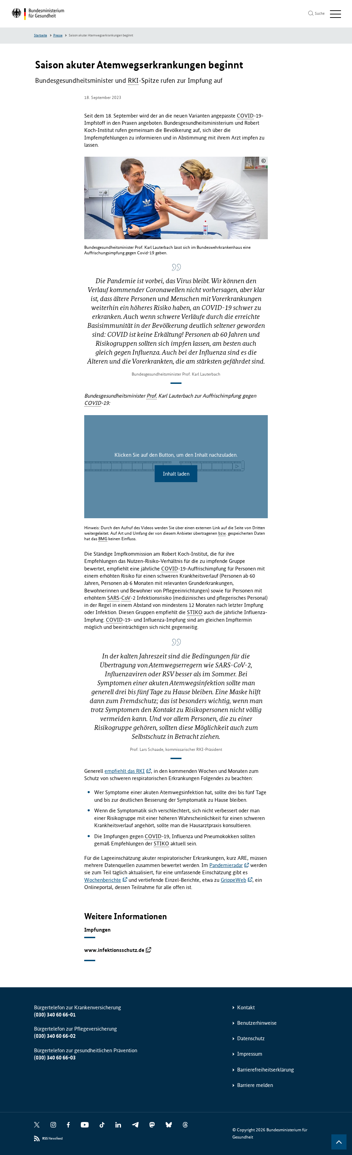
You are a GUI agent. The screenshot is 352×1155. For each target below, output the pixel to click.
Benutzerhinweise (257, 1023)
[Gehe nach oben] (338, 1142)
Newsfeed (52, 1138)
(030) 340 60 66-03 (55, 1057)
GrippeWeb (233, 880)
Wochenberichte (102, 880)
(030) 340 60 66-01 (55, 1014)
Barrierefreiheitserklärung (265, 1069)
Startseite (40, 35)
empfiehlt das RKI (124, 771)
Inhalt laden (176, 473)
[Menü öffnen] (335, 14)
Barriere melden (255, 1085)
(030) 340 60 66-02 (55, 1036)
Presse (58, 35)
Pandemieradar (226, 865)
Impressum (249, 1054)
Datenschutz (251, 1038)
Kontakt (246, 1007)
